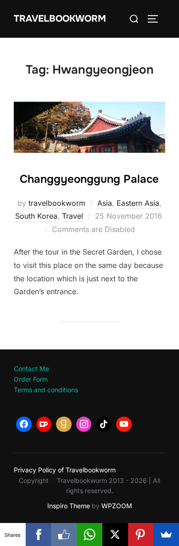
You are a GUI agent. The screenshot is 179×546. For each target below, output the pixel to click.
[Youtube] (124, 424)
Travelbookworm (60, 18)
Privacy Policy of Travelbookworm (65, 470)
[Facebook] (24, 424)
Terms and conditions (46, 390)
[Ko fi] (44, 424)
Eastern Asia (138, 203)
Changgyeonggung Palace (89, 179)
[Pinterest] (141, 534)
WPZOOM (116, 506)
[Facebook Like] (64, 534)
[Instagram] (84, 424)
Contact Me (31, 368)
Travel (72, 216)
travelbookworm (56, 203)
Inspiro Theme (68, 506)
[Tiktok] (104, 424)
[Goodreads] (64, 424)
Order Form (31, 379)
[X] (115, 534)
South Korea (36, 216)
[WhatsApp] (89, 534)
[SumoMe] (166, 534)
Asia (104, 203)
